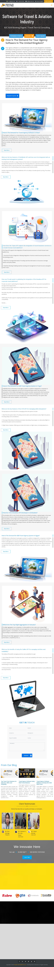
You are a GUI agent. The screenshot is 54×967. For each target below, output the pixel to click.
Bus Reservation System (24, 940)
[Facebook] (19, 961)
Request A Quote (11, 95)
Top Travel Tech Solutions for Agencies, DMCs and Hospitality (8, 783)
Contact (7, 934)
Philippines (7, 834)
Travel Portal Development (25, 932)
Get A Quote (41, 36)
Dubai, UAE (33, 834)
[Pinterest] (34, 961)
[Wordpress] (28, 961)
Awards (28, 36)
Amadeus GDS (44, 932)
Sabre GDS (44, 936)
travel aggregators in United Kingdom (30, 90)
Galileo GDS (44, 934)
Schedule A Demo (16, 36)
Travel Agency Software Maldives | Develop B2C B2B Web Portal (44, 783)
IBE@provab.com (30, 1)
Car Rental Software (24, 938)
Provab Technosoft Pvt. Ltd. (20, 964)
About (7, 932)
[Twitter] (25, 961)
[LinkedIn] (22, 961)
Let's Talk (27, 857)
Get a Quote (48, 1)
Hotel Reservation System (25, 936)
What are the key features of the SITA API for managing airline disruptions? (24, 409)
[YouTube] (31, 961)
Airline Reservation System (25, 934)
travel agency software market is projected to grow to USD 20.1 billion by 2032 (30, 82)
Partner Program (39, 1)
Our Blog (7, 936)
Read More (6, 150)
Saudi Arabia (20, 836)
